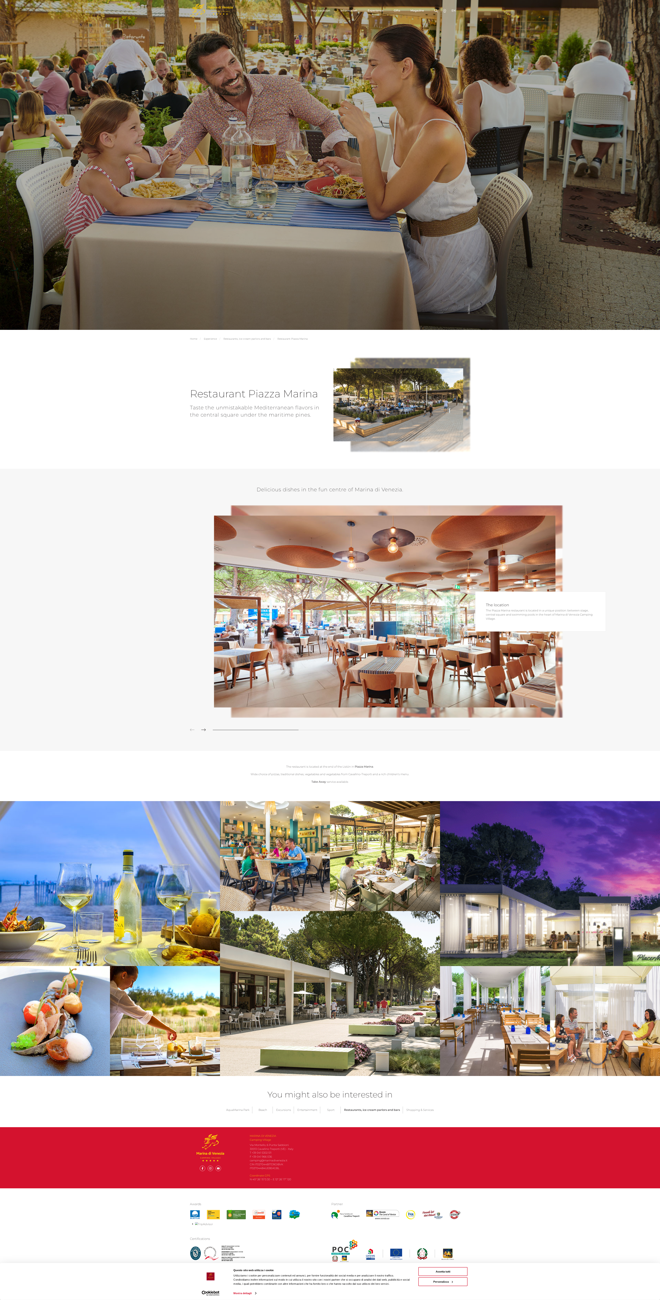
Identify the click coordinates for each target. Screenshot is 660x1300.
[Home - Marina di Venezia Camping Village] (211, 11)
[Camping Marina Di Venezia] (236, 1214)
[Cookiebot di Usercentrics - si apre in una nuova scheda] (211, 1293)
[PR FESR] (410, 1254)
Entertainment (307, 1110)
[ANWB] (276, 1214)
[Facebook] (202, 1168)
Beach (262, 1110)
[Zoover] (259, 1214)
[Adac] (213, 1214)
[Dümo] (455, 1214)
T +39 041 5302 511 (260, 1152)
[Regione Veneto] (382, 1214)
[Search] (444, 11)
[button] (188, 730)
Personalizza (441, 1281)
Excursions (283, 1110)
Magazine (417, 10)
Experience (375, 10)
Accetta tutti (443, 1271)
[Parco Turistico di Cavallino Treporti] (345, 1214)
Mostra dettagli (242, 1293)
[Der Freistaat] (432, 1214)
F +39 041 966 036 (261, 1156)
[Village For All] (410, 1214)
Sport (330, 1110)
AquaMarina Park (237, 1110)
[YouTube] (218, 1168)
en (454, 10)
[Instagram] (210, 1168)
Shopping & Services (420, 1110)
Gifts (397, 10)
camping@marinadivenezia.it (268, 1160)
